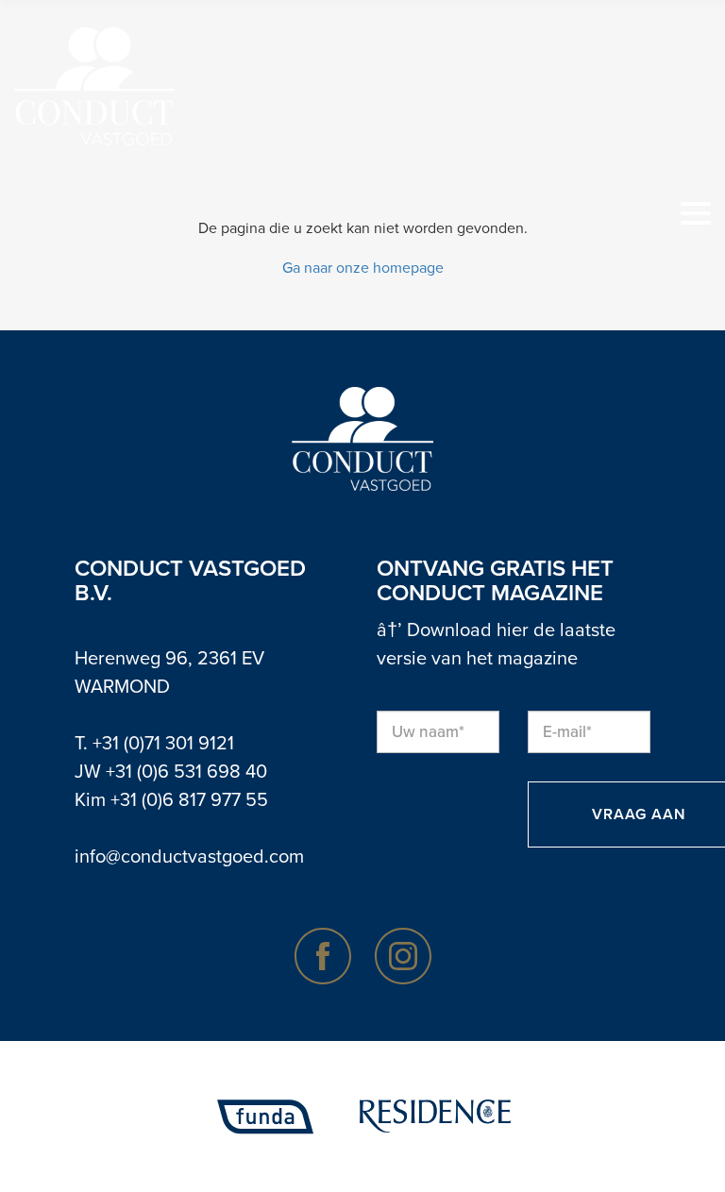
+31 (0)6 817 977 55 (189, 800)
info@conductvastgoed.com (189, 857)
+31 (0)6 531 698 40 (186, 772)
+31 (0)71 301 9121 (163, 743)
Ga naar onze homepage (363, 268)
